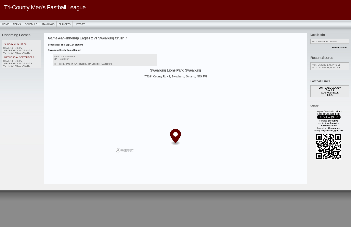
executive (333, 120)
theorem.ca (334, 128)
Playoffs (64, 24)
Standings (47, 24)
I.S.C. (330, 95)
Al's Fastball (330, 92)
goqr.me (338, 130)
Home (5, 24)
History (80, 24)
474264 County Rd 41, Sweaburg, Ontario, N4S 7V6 (175, 76)
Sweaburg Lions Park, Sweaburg (175, 70)
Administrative (329, 125)
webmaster (333, 123)
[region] (175, 117)
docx (339, 111)
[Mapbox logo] (125, 150)
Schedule (31, 24)
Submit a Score (339, 47)
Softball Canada (330, 88)
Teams (17, 24)
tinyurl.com (327, 130)
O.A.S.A (330, 90)
